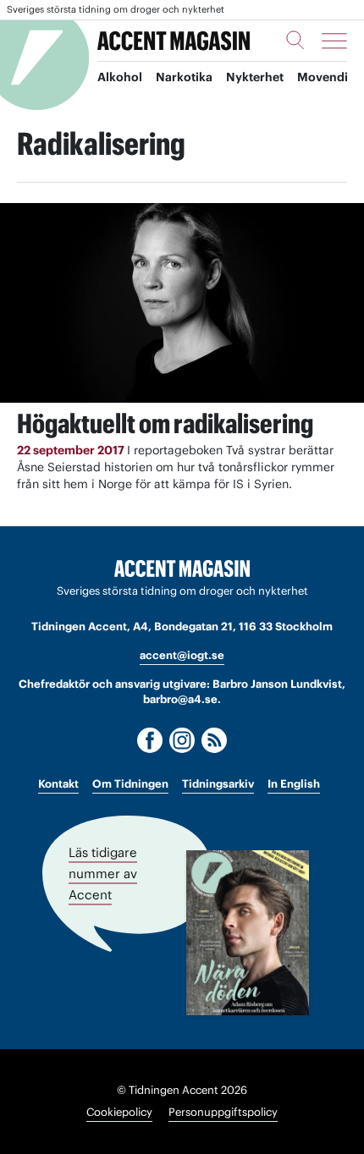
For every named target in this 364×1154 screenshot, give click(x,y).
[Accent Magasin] (173, 40)
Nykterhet (255, 77)
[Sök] (295, 39)
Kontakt (58, 784)
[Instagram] (182, 740)
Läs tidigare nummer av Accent (103, 873)
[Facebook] (150, 740)
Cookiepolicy (119, 1112)
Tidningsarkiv (218, 784)
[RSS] (214, 740)
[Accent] (182, 569)
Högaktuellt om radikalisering (165, 423)
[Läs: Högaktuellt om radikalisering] (182, 302)
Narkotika (184, 77)
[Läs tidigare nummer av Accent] (247, 932)
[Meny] (334, 40)
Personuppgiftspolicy (223, 1112)
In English (293, 784)
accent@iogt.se (182, 655)
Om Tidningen (130, 784)
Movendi (322, 77)
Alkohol (119, 77)
